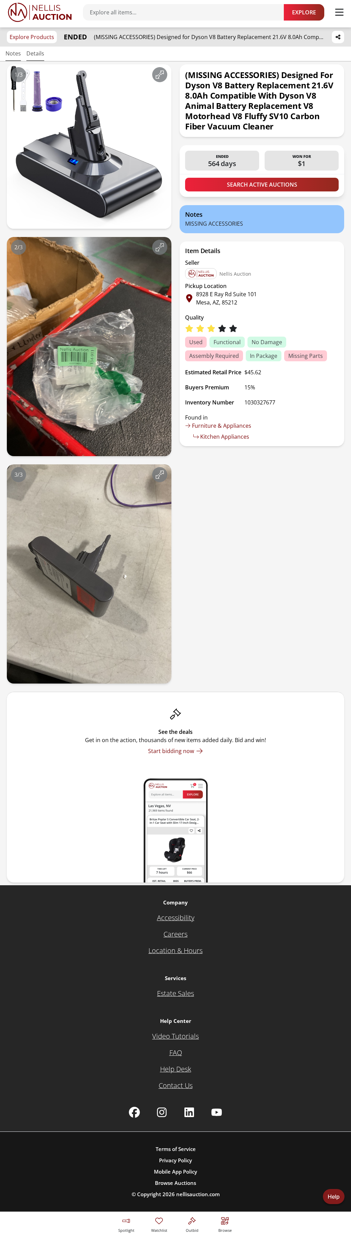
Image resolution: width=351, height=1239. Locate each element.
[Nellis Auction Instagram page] (161, 1112)
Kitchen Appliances (224, 436)
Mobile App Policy (175, 1171)
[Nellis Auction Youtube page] (216, 1112)
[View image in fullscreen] (159, 74)
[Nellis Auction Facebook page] (134, 1112)
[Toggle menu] (339, 12)
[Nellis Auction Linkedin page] (189, 1112)
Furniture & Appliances (221, 425)
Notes (13, 53)
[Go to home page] (40, 12)
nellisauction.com (198, 1194)
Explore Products (32, 37)
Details (35, 53)
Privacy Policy (175, 1160)
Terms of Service (176, 1149)
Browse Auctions (175, 1182)
